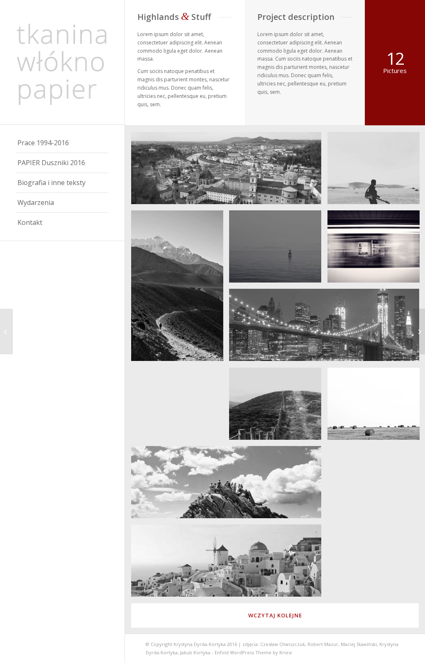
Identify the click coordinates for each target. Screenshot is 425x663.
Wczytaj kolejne (275, 615)
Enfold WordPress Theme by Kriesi (253, 652)
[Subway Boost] (418, 331)
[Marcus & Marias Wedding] (6, 331)
